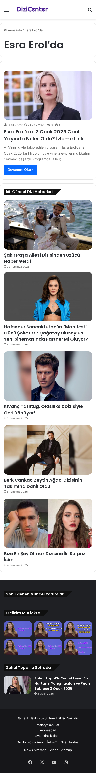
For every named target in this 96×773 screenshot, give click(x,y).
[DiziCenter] (32, 9)
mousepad (48, 730)
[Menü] (6, 11)
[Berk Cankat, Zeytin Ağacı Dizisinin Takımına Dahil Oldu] (48, 450)
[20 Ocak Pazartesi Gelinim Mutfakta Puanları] (78, 629)
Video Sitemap (61, 750)
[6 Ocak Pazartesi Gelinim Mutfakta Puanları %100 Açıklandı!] (48, 647)
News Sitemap (35, 750)
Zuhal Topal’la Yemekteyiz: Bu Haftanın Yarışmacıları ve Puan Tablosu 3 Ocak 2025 (62, 683)
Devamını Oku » (21, 169)
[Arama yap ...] (89, 11)
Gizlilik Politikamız (30, 742)
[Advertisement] (48, 69)
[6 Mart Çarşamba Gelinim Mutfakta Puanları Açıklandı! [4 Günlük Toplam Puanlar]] (48, 629)
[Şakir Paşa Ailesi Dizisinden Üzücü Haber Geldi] (48, 225)
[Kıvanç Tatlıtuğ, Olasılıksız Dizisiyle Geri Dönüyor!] (48, 376)
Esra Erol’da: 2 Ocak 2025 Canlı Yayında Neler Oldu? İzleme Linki (44, 135)
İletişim (52, 742)
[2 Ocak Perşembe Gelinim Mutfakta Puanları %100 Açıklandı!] (78, 647)
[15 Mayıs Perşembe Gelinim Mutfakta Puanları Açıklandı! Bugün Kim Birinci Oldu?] (18, 629)
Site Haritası (70, 742)
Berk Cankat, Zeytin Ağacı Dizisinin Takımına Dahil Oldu (43, 483)
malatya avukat (48, 725)
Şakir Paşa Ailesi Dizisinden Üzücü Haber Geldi (42, 258)
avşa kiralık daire (48, 735)
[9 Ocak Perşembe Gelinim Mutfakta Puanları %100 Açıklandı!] (18, 647)
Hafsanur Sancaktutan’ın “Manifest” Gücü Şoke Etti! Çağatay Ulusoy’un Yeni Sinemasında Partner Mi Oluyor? (46, 333)
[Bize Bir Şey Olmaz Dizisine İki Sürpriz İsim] (48, 523)
